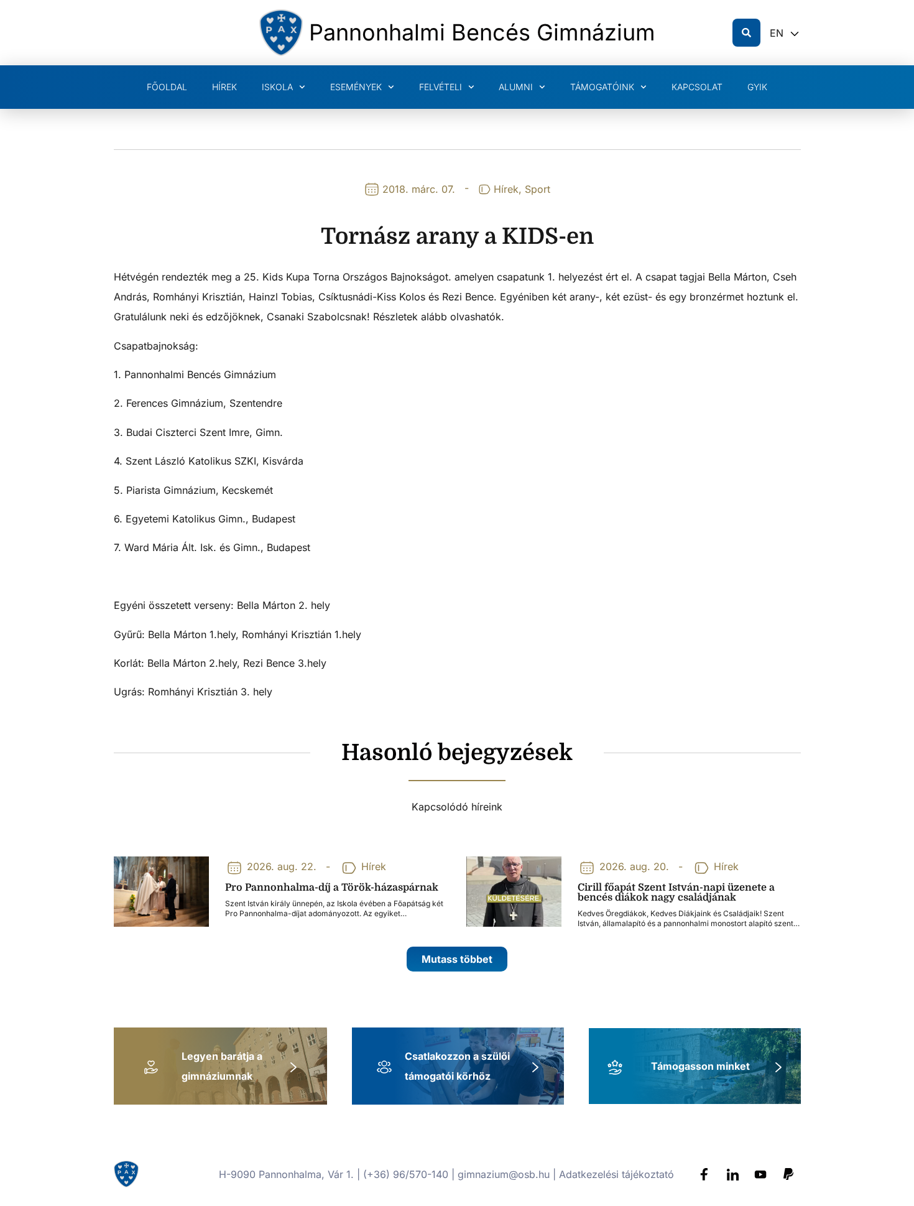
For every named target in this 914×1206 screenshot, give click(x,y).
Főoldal (167, 86)
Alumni (516, 86)
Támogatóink (602, 86)
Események (356, 86)
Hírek (224, 86)
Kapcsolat (697, 86)
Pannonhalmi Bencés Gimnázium (482, 32)
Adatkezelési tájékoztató (616, 1174)
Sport (537, 189)
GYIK (757, 86)
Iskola (277, 86)
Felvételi (440, 86)
